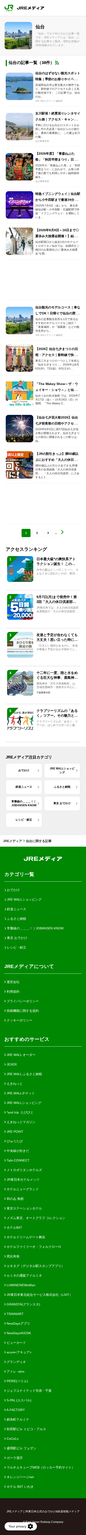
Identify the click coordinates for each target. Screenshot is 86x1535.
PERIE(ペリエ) (17, 1381)
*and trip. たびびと (19, 1112)
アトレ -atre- (15, 1371)
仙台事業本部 (42, 141)
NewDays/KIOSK (18, 1333)
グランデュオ (16, 1362)
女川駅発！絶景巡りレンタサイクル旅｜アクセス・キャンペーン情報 (57, 119)
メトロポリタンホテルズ (24, 1170)
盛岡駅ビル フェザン (21, 1448)
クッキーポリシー (19, 1020)
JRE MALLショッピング (23, 1103)
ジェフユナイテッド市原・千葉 (29, 1390)
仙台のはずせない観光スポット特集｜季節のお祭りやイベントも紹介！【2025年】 (57, 79)
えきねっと (14, 1083)
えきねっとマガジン (21, 1122)
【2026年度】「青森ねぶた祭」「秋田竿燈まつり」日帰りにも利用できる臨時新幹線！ (57, 159)
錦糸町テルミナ (17, 1419)
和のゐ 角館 (15, 1199)
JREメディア (12, 841)
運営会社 (12, 982)
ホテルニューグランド (22, 1189)
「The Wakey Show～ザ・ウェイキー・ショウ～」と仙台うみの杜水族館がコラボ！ (57, 390)
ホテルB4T (14, 1227)
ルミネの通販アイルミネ (24, 1275)
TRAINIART (15, 1314)
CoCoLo (12, 1438)
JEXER (11, 1064)
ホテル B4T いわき (20, 1486)
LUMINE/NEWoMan (20, 1285)
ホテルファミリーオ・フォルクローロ (33, 1247)
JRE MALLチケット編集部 (49, 101)
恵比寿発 (12, 1256)
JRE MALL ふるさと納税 (24, 1074)
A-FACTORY (15, 1410)
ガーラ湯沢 (14, 1458)
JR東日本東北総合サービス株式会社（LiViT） (39, 1294)
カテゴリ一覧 (19, 874)
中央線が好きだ (17, 1151)
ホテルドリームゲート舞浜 (25, 1237)
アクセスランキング (26, 549)
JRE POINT (14, 1131)
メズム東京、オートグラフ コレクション (35, 1218)
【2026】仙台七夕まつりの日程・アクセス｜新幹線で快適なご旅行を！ (57, 355)
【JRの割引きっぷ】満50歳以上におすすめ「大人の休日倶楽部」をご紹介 (57, 459)
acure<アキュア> (18, 1352)
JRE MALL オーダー (21, 1055)
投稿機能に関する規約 (22, 1011)
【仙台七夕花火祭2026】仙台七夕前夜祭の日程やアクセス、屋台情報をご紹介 (57, 423)
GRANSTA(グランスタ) (23, 1304)
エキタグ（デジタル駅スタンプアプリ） (35, 1266)
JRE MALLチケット (20, 1093)
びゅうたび (14, 1141)
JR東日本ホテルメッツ (22, 1179)
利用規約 (12, 991)
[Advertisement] (43, 280)
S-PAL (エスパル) (18, 1400)
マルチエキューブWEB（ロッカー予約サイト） (40, 1467)
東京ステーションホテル (24, 1208)
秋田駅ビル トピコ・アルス (26, 1429)
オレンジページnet (20, 1477)
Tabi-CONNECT (18, 1160)
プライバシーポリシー (22, 1001)
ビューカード (16, 1342)
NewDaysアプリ (18, 1323)
